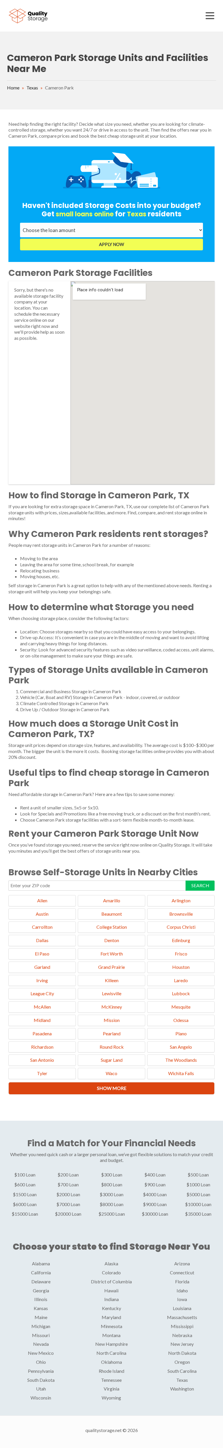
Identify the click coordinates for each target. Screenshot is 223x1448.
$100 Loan (24, 1174)
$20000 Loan (68, 1214)
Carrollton (42, 927)
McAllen (42, 1006)
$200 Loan (68, 1174)
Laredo (181, 980)
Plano (181, 1033)
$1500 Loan (25, 1194)
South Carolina (182, 1371)
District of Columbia (111, 1281)
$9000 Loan (155, 1204)
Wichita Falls (181, 1073)
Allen (42, 900)
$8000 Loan (111, 1204)
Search (200, 885)
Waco (111, 1073)
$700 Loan (68, 1184)
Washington (182, 1388)
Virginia (111, 1388)
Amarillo (111, 900)
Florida (182, 1281)
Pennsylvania (41, 1371)
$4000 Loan (155, 1194)
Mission (112, 1020)
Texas (32, 87)
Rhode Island (111, 1371)
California (41, 1272)
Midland (42, 1020)
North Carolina (111, 1353)
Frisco (181, 953)
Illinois (40, 1299)
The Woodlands (181, 1060)
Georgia (41, 1290)
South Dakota (41, 1380)
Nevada (41, 1344)
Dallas (42, 940)
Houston (181, 967)
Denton (111, 940)
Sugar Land (112, 1060)
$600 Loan (24, 1184)
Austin (42, 914)
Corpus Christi (181, 927)
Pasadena (42, 1033)
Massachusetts (182, 1317)
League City (42, 993)
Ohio (41, 1362)
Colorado (111, 1272)
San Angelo (181, 1047)
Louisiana (182, 1308)
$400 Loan (155, 1174)
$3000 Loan (111, 1194)
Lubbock (181, 993)
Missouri (41, 1335)
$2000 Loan (68, 1194)
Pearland (112, 1033)
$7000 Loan (68, 1204)
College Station (111, 927)
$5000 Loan (198, 1194)
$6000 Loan (25, 1204)
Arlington (181, 900)
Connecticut (182, 1272)
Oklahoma (111, 1362)
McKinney (111, 1006)
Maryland (111, 1317)
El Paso (42, 953)
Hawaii (111, 1290)
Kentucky (111, 1308)
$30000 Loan (155, 1214)
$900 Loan (155, 1184)
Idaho (182, 1290)
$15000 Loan (25, 1214)
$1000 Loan (198, 1184)
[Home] (29, 15)
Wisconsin (40, 1397)
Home (13, 87)
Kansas (41, 1308)
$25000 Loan (111, 1214)
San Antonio (42, 1060)
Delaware (41, 1281)
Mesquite (180, 1006)
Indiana (111, 1299)
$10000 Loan (198, 1204)
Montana (111, 1335)
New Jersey (182, 1344)
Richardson (42, 1047)
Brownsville (181, 914)
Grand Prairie (111, 967)
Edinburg (181, 940)
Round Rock (112, 1047)
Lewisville (111, 993)
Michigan (40, 1326)
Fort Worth (111, 953)
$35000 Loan (198, 1214)
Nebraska (182, 1335)
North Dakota (182, 1353)
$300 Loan (111, 1174)
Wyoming (111, 1397)
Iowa (182, 1299)
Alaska (111, 1263)
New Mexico (41, 1353)
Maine (41, 1317)
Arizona (182, 1263)
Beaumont (111, 914)
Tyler (42, 1073)
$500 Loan (198, 1174)
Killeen (111, 980)
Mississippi (182, 1326)
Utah (41, 1388)
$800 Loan (111, 1184)
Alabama (41, 1263)
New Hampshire (111, 1344)
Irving (42, 980)
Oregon (182, 1362)
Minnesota (111, 1326)
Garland (42, 967)
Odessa (180, 1020)
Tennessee (111, 1380)
